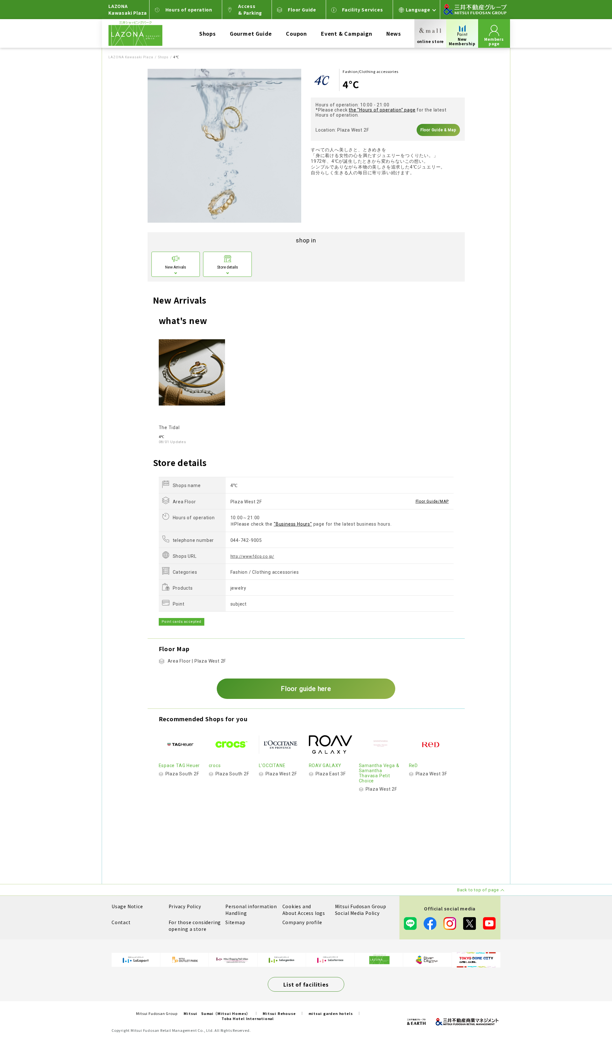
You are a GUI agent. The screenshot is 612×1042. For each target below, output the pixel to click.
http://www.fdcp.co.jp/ (252, 556)
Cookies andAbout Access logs (303, 909)
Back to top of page (587, 1017)
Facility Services (362, 9)
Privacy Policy (185, 906)
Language (418, 9)
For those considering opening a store (195, 925)
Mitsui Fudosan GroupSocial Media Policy (360, 909)
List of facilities (305, 984)
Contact (121, 922)
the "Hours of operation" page (382, 109)
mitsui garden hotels (331, 1013)
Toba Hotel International (248, 1018)
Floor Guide (302, 9)
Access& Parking (250, 9)
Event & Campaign (346, 33)
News (393, 33)
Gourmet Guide (251, 33)
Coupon (296, 33)
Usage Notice (127, 906)
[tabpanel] (225, 146)
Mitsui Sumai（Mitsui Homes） (217, 1013)
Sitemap (235, 922)
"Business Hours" (293, 524)
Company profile (302, 922)
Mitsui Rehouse (279, 1013)
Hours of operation (188, 9)
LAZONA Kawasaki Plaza (130, 57)
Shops (207, 33)
